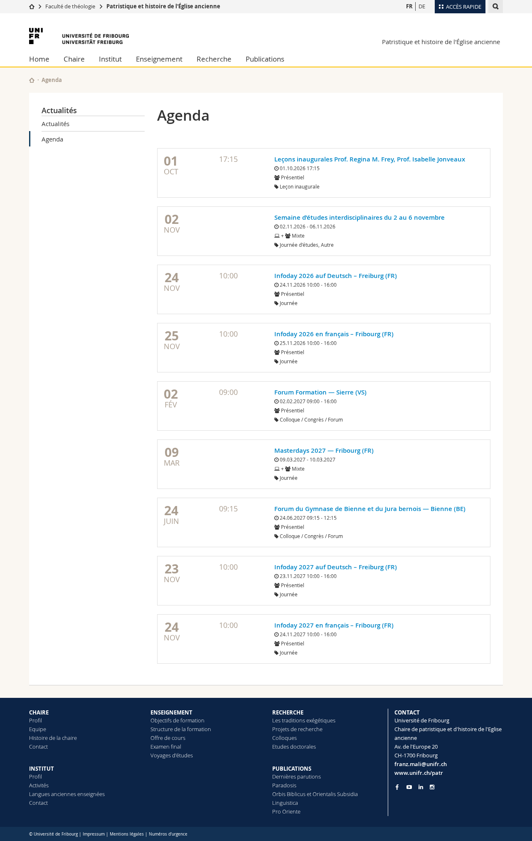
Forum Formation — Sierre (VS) (320, 392)
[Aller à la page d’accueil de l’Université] (79, 36)
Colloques (284, 738)
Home (39, 59)
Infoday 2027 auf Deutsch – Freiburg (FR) (335, 567)
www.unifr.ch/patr (418, 772)
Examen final (165, 746)
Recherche (214, 59)
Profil (35, 720)
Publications (265, 59)
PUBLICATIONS (291, 768)
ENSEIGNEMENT (171, 712)
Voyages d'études (171, 755)
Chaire (74, 59)
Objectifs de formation (177, 720)
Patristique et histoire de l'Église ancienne (163, 6)
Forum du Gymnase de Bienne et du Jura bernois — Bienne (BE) (370, 508)
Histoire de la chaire (53, 738)
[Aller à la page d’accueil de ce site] (31, 80)
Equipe (37, 729)
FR (409, 6)
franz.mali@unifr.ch (420, 764)
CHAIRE (39, 712)
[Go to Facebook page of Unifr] (397, 787)
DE (422, 6)
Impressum (94, 834)
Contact (38, 746)
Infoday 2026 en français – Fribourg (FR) (334, 334)
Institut (110, 59)
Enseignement (159, 59)
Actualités (59, 110)
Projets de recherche (297, 729)
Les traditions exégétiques (303, 720)
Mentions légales (127, 834)
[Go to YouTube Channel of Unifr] (409, 787)
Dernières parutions (296, 776)
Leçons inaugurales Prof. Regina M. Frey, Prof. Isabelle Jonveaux (369, 159)
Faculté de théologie (70, 6)
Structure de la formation (180, 729)
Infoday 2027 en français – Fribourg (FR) (334, 625)
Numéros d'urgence (168, 834)
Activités (39, 785)
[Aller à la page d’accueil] (31, 6)
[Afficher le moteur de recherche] (495, 6)
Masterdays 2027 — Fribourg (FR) (324, 450)
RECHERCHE (287, 712)
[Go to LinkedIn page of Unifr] (421, 787)
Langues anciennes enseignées (67, 794)
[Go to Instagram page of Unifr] (432, 787)
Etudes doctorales (294, 746)
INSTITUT (41, 768)
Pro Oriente (286, 811)
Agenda (52, 139)
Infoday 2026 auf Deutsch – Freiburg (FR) (335, 275)
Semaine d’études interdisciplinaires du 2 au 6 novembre (359, 217)
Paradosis (284, 785)
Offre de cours (167, 738)
